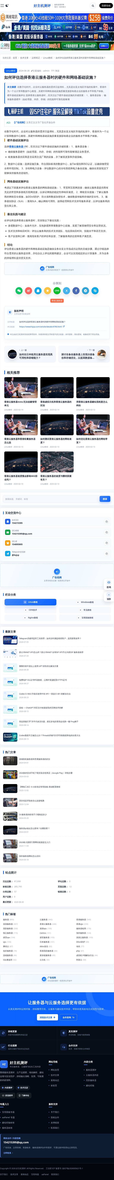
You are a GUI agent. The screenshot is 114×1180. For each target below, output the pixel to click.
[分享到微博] (28, 290)
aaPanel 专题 (8, 1117)
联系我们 (55, 1127)
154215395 (17, 523)
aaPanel (45, 1174)
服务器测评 (91, 1069)
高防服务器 (91, 1080)
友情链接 (55, 1122)
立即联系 (7, 1153)
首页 (15, 57)
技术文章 (24, 57)
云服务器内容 (92, 1075)
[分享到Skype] (95, 290)
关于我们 (55, 1112)
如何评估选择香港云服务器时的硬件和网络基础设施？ (81, 57)
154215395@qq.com (22, 533)
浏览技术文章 (46, 1017)
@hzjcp (15, 555)
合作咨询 (67, 1017)
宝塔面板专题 (8, 1112)
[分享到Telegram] (85, 290)
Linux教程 (48, 57)
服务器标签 (7, 1127)
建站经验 (90, 1085)
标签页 (54, 1085)
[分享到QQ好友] (38, 290)
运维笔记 (36, 57)
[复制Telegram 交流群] (106, 553)
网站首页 (55, 1069)
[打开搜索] (93, 6)
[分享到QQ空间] (47, 290)
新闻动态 (55, 1080)
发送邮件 (9, 1095)
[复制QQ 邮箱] (106, 532)
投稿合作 (55, 1117)
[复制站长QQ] (106, 521)
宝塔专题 (35, 1174)
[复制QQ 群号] (106, 543)
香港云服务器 (16, 146)
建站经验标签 (8, 1122)
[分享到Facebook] (76, 290)
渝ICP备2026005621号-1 (72, 1168)
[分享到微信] (19, 290)
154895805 (17, 544)
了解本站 (25, 1095)
